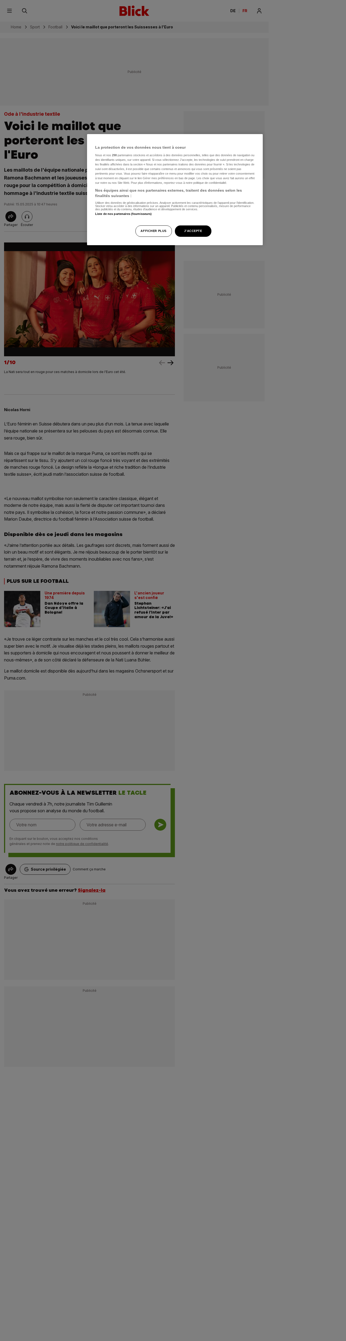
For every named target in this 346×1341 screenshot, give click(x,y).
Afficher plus (153, 230)
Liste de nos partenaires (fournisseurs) (123, 213)
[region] (175, 189)
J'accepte (193, 230)
